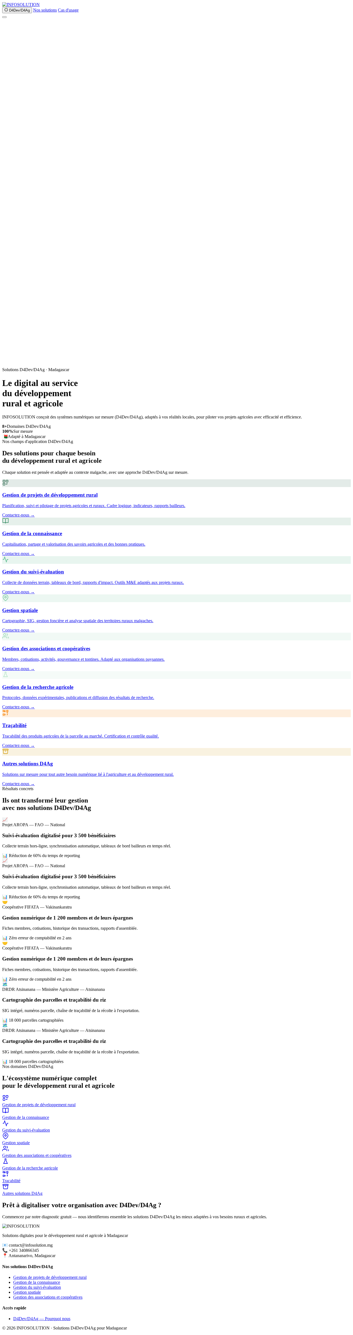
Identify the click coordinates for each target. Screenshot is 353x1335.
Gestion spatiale (27, 1292)
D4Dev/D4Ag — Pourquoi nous (41, 1318)
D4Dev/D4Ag (19, 10)
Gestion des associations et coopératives (47, 1297)
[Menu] (4, 17)
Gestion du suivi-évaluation (37, 1287)
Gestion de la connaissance (36, 1282)
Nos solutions (45, 10)
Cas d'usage (68, 10)
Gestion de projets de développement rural (50, 1277)
